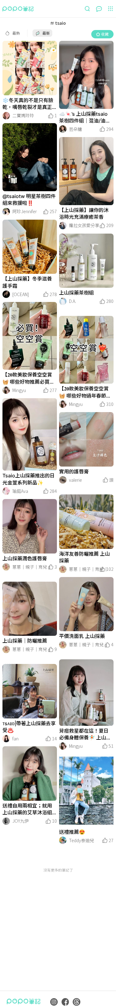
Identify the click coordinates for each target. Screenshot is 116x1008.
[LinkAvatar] (6, 115)
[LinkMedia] (29, 68)
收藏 (105, 34)
